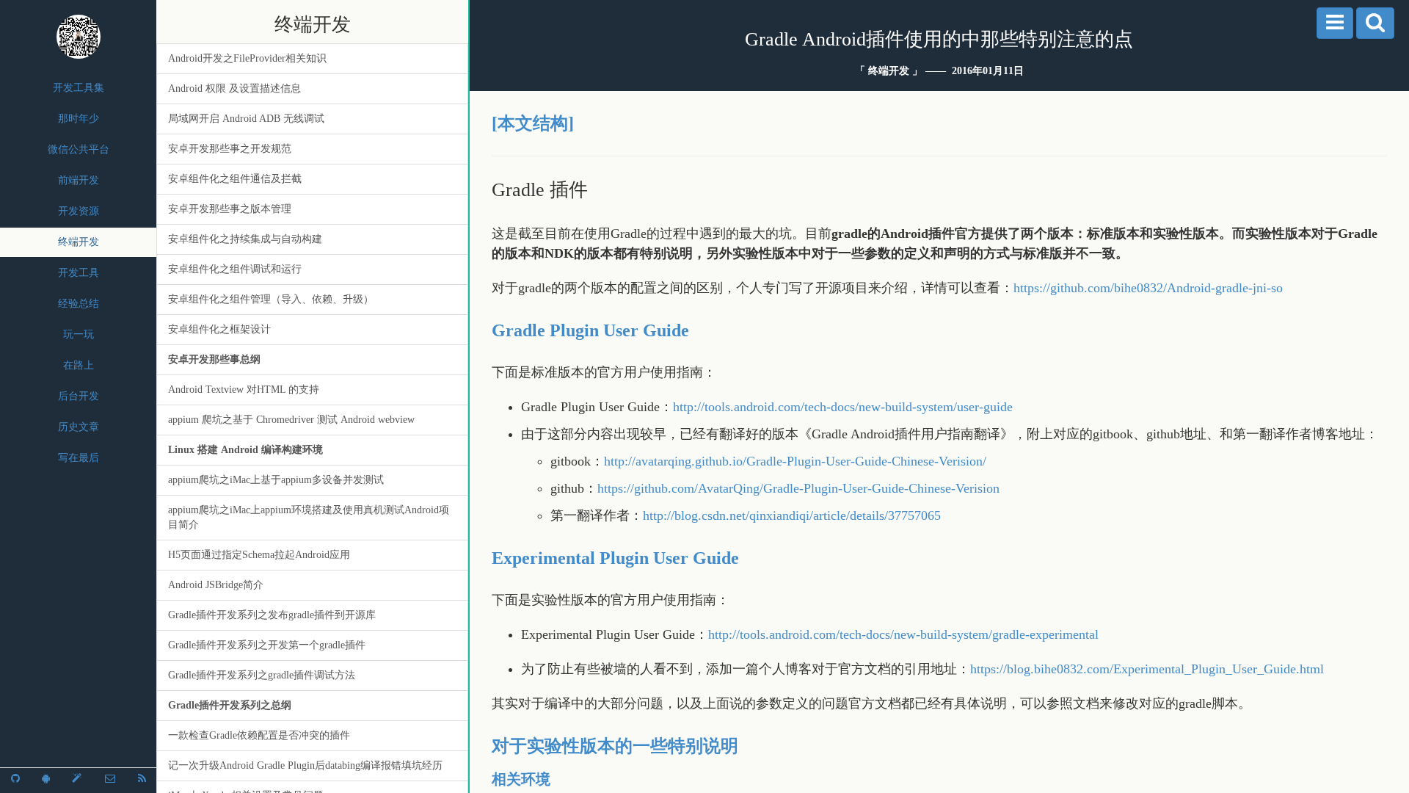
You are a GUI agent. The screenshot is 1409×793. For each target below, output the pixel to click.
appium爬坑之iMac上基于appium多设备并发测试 (276, 479)
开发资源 (78, 211)
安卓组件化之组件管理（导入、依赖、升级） (271, 299)
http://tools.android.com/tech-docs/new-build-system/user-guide (843, 406)
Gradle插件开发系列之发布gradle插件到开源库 (272, 614)
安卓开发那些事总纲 (214, 359)
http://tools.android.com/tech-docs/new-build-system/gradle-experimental (903, 634)
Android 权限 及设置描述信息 (234, 88)
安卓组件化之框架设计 (219, 329)
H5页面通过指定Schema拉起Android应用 (259, 554)
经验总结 (78, 303)
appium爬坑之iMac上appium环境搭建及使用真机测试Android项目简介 (308, 517)
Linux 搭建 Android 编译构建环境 (245, 449)
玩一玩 (78, 334)
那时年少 (78, 118)
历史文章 (78, 426)
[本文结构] (533, 123)
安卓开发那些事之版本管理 (229, 208)
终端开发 (78, 241)
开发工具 (78, 272)
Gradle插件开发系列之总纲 (229, 705)
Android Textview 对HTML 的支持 (243, 389)
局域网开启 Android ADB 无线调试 (246, 118)
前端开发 (78, 180)
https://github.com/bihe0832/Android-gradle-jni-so (1148, 287)
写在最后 (78, 457)
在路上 (78, 365)
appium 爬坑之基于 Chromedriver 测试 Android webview (291, 419)
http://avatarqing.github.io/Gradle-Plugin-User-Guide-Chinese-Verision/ (795, 461)
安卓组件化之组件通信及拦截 (235, 178)
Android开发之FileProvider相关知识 (247, 58)
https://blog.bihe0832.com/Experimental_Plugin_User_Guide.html (1147, 669)
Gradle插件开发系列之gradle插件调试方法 (261, 675)
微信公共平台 (78, 149)
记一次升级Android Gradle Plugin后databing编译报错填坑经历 (305, 765)
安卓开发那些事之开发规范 (229, 148)
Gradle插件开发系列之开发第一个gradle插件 (266, 645)
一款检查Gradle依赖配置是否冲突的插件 (259, 735)
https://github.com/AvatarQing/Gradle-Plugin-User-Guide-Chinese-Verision (798, 488)
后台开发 (78, 396)
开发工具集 (78, 87)
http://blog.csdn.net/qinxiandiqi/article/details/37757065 (792, 515)
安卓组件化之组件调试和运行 (235, 269)
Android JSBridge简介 (215, 584)
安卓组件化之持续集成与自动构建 (245, 239)
